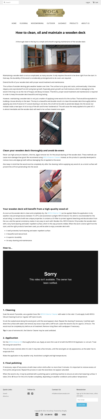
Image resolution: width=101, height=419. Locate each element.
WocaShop (49, 411)
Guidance (62, 23)
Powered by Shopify (60, 411)
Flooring (24, 23)
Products (74, 23)
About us (85, 23)
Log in (88, 2)
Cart (96, 2)
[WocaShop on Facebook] (29, 394)
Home (14, 23)
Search (5, 393)
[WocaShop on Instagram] (32, 394)
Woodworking (37, 23)
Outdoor (51, 23)
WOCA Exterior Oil (54, 213)
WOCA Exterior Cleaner (52, 157)
